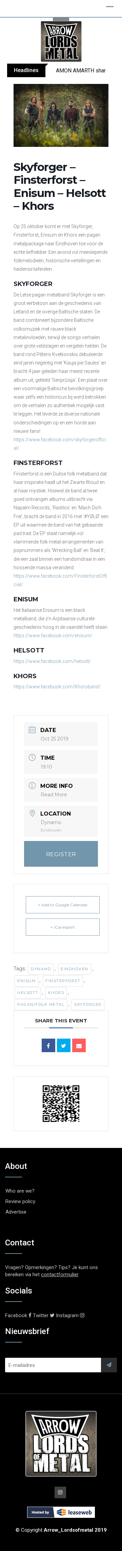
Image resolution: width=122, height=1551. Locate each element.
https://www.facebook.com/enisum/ (53, 635)
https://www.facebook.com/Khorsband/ (57, 686)
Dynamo (41, 969)
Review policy (20, 1201)
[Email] (79, 1045)
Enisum (26, 980)
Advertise (15, 1212)
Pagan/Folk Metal (40, 1004)
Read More (54, 795)
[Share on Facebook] (48, 1045)
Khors (56, 992)
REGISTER (61, 854)
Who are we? (20, 1191)
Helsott (27, 992)
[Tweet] (63, 1045)
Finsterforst (62, 980)
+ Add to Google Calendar (63, 904)
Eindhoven (74, 969)
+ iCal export (62, 927)
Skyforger (88, 1004)
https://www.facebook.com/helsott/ (52, 661)
